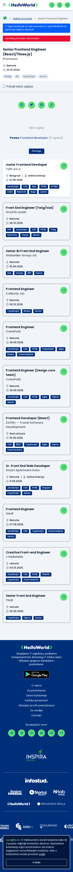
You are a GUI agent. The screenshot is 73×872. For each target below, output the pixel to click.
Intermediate (26, 354)
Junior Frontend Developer (26, 164)
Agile (61, 349)
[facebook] (21, 105)
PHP (9, 229)
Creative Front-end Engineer (28, 552)
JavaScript (13, 186)
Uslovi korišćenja (36, 695)
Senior (36, 235)
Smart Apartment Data (23, 470)
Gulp (33, 191)
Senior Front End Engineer (26, 596)
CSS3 (10, 191)
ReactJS (21, 191)
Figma (55, 396)
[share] (51, 105)
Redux (27, 311)
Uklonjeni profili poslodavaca (37, 705)
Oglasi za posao (22, 18)
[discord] (51, 733)
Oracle (19, 273)
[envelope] (61, 733)
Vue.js (25, 235)
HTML (43, 186)
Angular (46, 487)
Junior (43, 191)
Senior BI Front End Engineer (27, 251)
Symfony (12, 235)
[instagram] (21, 733)
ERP (29, 273)
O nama (36, 685)
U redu (36, 862)
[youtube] (31, 733)
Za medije (36, 710)
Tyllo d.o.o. (13, 169)
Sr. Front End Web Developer (28, 466)
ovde (42, 854)
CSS (25, 186)
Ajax (34, 186)
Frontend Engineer (20, 289)
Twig (53, 229)
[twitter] (31, 105)
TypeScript (13, 311)
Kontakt (36, 715)
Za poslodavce (36, 690)
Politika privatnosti (36, 700)
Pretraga (36, 151)
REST (18, 444)
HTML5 (54, 186)
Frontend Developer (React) (28, 418)
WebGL (46, 574)
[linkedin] (41, 105)
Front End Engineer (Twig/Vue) (29, 208)
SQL (9, 273)
